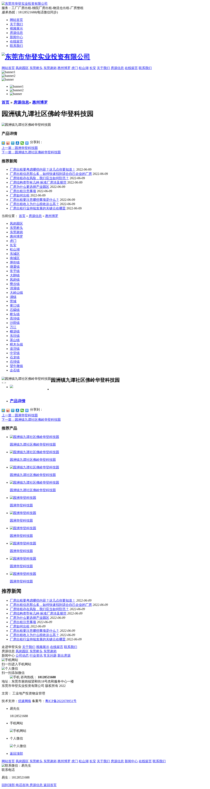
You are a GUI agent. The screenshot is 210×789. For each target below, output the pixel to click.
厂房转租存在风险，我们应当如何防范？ (39, 178)
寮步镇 (15, 284)
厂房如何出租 (20, 195)
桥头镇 (15, 314)
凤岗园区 (16, 223)
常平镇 (15, 271)
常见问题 (50, 655)
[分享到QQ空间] (3, 143)
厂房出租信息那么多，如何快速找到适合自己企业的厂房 (51, 174)
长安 (13, 245)
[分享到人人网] (17, 143)
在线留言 (16, 41)
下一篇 (31, 152)
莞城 (13, 301)
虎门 (13, 241)
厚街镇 (15, 262)
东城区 (15, 253)
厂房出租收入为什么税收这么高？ (34, 204)
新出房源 (64, 655)
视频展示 (16, 28)
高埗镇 (15, 318)
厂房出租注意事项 (23, 191)
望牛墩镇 (16, 366)
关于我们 (16, 24)
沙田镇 (15, 323)
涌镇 (13, 297)
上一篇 (20, 148)
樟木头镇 (16, 344)
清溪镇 (15, 288)
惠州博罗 (40, 102)
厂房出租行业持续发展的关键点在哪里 (38, 208)
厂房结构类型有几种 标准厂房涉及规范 (38, 182)
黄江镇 (15, 305)
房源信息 (16, 33)
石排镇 (15, 361)
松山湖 (15, 249)
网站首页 (16, 20)
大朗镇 (15, 275)
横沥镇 (15, 331)
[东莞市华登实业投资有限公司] (105, 56)
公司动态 (22, 655)
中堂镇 (15, 353)
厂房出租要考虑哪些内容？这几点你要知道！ (42, 169)
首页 (5, 102)
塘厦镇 (15, 266)
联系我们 (16, 45)
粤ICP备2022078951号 (60, 701)
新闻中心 (16, 37)
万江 (13, 327)
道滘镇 (15, 348)
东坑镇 (15, 335)
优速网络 (24, 701)
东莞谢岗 (16, 232)
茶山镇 (15, 340)
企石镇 (15, 370)
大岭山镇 (16, 292)
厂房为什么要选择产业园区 (29, 186)
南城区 (15, 258)
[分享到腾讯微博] (13, 143)
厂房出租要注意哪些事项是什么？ (34, 199)
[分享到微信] (22, 143)
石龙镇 (15, 357)
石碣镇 (15, 310)
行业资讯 (36, 655)
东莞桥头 (16, 228)
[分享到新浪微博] (8, 143)
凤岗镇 (15, 279)
